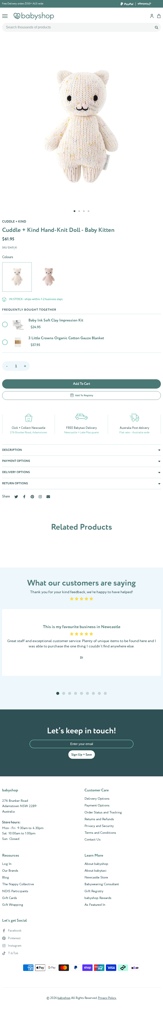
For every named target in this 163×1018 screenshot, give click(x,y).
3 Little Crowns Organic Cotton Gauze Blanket (66, 338)
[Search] (156, 27)
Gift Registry (93, 891)
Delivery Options (97, 798)
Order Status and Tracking (103, 812)
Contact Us (92, 839)
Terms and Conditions (100, 833)
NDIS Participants (15, 891)
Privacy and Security (99, 826)
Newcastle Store (96, 877)
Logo (34, 16)
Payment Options (97, 805)
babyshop (64, 998)
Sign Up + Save (81, 754)
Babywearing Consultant (101, 884)
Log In (6, 864)
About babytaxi (95, 870)
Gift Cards (9, 898)
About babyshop (96, 864)
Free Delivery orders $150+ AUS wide (22, 4)
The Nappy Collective (18, 884)
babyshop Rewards (97, 898)
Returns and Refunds (99, 819)
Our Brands (10, 870)
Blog (5, 877)
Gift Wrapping (12, 905)
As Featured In (94, 905)
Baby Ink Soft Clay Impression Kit (55, 320)
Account (152, 16)
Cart (159, 16)
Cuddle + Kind (14, 221)
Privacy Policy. (107, 998)
